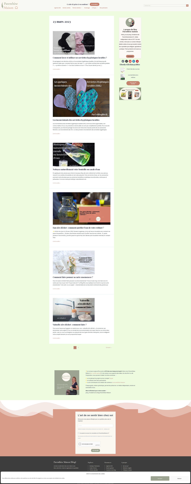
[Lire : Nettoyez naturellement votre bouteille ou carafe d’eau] (74, 154)
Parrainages (87, 8)
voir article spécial (95, 373)
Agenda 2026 (57, 8)
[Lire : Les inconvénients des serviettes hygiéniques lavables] (81, 97)
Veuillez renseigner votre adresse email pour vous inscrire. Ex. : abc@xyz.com (93, 429)
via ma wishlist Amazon (118, 382)
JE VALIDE (95, 450)
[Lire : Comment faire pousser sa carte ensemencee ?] (74, 262)
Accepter (160, 478)
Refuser (179, 478)
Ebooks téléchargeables (130, 64)
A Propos (94, 8)
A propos (130, 56)
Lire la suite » (56, 69)
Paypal (111, 378)
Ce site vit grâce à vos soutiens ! (77, 4)
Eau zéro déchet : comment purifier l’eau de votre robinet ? (78, 227)
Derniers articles (66, 8)
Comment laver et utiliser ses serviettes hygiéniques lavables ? (80, 57)
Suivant (109, 347)
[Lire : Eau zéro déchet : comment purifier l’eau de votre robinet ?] (81, 208)
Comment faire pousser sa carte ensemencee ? (73, 277)
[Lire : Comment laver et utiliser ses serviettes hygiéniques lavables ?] (74, 43)
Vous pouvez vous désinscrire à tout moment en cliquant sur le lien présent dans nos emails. (95, 437)
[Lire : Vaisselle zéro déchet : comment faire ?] (74, 309)
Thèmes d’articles (76, 8)
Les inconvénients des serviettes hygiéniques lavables (76, 120)
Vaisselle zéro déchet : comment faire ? (70, 324)
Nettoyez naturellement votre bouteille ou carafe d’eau (76, 169)
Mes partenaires (104, 8)
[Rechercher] (187, 5)
